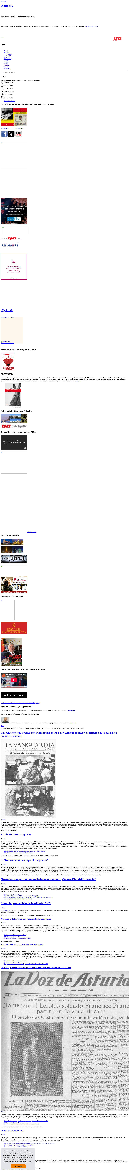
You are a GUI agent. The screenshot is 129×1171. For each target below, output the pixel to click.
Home (2, 726)
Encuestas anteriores (9, 101)
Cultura (6, 60)
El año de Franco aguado (16, 834)
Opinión (6, 66)
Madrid (6, 63)
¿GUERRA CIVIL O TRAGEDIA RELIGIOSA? (18, 899)
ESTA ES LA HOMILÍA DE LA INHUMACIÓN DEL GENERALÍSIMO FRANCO (28, 897)
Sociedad (6, 65)
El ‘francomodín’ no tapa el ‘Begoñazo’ (24, 860)
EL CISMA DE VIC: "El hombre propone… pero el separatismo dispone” (24, 851)
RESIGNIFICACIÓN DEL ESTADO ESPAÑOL (18, 852)
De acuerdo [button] (18, 1166)
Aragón (10, 54)
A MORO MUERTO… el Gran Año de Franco (17, 938)
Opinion (3, 819)
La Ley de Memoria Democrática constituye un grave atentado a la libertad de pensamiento (29, 1143)
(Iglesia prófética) (71, 710)
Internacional (7, 59)
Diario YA (7, 5)
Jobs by (31, 532)
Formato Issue (5, 128)
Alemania (73, 723)
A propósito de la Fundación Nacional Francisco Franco (26, 919)
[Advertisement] (14, 183)
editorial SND (6, 910)
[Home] (3, 1)
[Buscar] (2, 72)
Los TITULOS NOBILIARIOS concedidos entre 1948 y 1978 (21, 896)
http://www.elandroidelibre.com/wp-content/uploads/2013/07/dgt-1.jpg (20, 703)
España (6, 51)
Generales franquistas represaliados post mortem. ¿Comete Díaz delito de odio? (48, 879)
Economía (7, 57)
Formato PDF (19, 128)
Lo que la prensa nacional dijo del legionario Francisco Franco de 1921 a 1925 (26, 964)
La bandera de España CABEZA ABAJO (15, 1146)
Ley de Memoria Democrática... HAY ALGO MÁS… (19, 1145)
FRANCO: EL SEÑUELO (11, 894)
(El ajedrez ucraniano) (91, 26)
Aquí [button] (30, 1161)
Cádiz (9, 55)
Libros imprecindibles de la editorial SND (26, 903)
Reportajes (7, 68)
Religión (6, 62)
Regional (6, 52)
